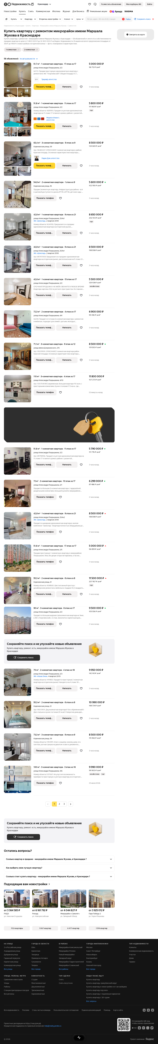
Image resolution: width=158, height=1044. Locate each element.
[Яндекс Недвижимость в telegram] (152, 1010)
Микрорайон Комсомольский (70, 947)
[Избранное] (89, 4)
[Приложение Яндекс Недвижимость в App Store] (139, 1028)
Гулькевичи (36, 962)
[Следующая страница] (71, 804)
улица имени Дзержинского (45, 348)
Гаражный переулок (12, 958)
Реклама (25, 1010)
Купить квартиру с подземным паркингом (103, 994)
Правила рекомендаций (91, 1010)
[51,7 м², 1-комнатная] (19, 81)
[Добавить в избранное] (81, 87)
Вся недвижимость (11, 1010)
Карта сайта (118, 1010)
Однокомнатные (38, 994)
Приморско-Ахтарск (39, 958)
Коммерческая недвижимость (141, 951)
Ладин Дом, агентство (50, 158)
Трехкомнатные (37, 990)
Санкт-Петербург (93, 951)
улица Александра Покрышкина (46, 68)
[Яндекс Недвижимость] (19, 4)
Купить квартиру (93, 980)
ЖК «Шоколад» (40, 221)
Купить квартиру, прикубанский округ (101, 983)
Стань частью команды (41, 1010)
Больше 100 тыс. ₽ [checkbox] (34, 436)
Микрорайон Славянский (69, 965)
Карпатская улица (11, 962)
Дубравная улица (11, 955)
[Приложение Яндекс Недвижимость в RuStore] (151, 1028)
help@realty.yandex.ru (52, 1026)
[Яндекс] (149, 1039)
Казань (89, 962)
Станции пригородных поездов (16, 990)
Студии (34, 980)
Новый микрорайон (67, 955)
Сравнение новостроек (13, 980)
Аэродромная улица (12, 951)
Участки (132, 955)
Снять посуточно (66, 983)
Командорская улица (12, 965)
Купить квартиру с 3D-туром (97, 997)
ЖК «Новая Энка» (41, 676)
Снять (61, 980)
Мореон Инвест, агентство (52, 119)
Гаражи (132, 962)
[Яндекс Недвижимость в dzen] (148, 1010)
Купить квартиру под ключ (97, 990)
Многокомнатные (38, 983)
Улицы (6, 983)
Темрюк (34, 965)
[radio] (59, 804)
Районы (7, 987)
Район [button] (128, 19)
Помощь (107, 1010)
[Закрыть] (153, 19)
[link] (149, 4)
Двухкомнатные (38, 987)
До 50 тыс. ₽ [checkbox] (31, 428)
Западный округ (65, 958)
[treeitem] (11, 11)
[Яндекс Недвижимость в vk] (144, 1010)
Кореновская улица (41, 147)
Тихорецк (35, 955)
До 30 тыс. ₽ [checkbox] (15, 428)
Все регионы (9, 994)
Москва (89, 947)
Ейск (33, 947)
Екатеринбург (92, 958)
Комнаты (132, 947)
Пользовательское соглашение (66, 1010)
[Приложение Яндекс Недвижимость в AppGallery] (147, 1028)
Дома (131, 958)
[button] (95, 4)
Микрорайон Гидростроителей (71, 962)
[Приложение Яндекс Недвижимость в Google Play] (143, 1028)
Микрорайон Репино (67, 951)
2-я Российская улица (12, 947)
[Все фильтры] (6, 19)
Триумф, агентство (49, 79)
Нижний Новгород (93, 965)
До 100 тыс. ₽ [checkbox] (15, 436)
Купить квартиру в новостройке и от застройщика (106, 987)
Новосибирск (91, 955)
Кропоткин (35, 951)
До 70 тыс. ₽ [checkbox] (47, 428)
